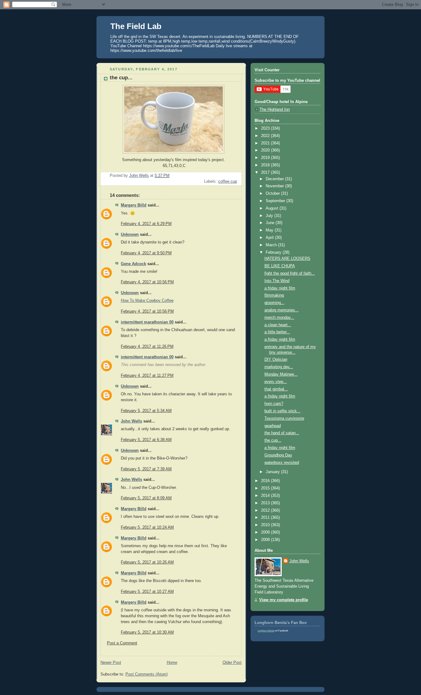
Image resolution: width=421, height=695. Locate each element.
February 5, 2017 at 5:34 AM (146, 411)
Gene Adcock (133, 264)
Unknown (130, 234)
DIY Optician (275, 359)
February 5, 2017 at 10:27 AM (147, 591)
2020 (266, 150)
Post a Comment (122, 643)
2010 (266, 525)
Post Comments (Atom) (146, 674)
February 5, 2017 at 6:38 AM (146, 440)
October (273, 193)
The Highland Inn (275, 109)
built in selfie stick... (282, 411)
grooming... (274, 303)
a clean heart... (277, 325)
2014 (266, 495)
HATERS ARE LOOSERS (287, 258)
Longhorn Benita (266, 630)
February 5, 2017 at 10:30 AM (147, 632)
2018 (266, 165)
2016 (266, 481)
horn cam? (273, 404)
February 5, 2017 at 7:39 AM (146, 469)
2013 (266, 503)
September (276, 201)
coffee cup (227, 181)
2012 (266, 510)
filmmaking (274, 295)
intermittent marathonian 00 (147, 322)
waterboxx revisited (281, 462)
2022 (266, 136)
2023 (266, 128)
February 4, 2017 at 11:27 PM (147, 375)
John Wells (131, 421)
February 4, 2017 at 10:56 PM (147, 282)
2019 (266, 158)
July (270, 216)
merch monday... (279, 317)
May (270, 230)
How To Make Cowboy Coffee (147, 300)
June (271, 223)
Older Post (232, 662)
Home (172, 662)
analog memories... (281, 310)
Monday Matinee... (281, 374)
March (272, 245)
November (275, 186)
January (273, 472)
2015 (266, 488)
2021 (266, 143)
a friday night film (279, 288)
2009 (266, 532)
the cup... (272, 440)
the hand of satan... (281, 433)
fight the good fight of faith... (289, 273)
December (275, 179)
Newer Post (110, 662)
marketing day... (278, 367)
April (270, 237)
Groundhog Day (278, 455)
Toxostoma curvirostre (284, 418)
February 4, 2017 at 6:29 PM (146, 224)
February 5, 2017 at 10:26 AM (147, 562)
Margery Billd (133, 205)
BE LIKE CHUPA (279, 266)
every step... (275, 382)
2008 (266, 540)
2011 (266, 517)
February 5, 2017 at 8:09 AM (146, 498)
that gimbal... (276, 389)
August (273, 208)
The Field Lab (135, 26)
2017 (266, 172)
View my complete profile (283, 600)
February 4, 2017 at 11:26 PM (147, 346)
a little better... (277, 332)
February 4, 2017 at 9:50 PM (146, 253)
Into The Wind (276, 281)
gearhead (272, 426)
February (274, 252)
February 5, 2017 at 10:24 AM (147, 527)
